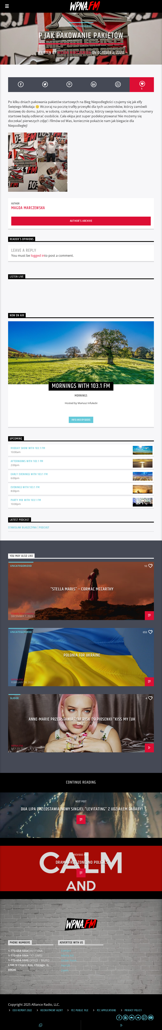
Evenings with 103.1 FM (25, 487)
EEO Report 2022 (22, 1010)
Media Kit (67, 955)
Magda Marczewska (74, 53)
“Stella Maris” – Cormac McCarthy (82, 589)
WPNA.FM (17, 679)
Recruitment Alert (51, 1010)
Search (65, 965)
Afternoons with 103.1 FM (27, 461)
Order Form (68, 960)
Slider (14, 698)
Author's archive (81, 220)
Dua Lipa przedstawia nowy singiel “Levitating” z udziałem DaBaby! (82, 809)
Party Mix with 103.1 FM (26, 500)
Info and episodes (81, 420)
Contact (66, 950)
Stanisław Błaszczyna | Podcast (28, 527)
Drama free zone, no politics (82, 862)
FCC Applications (106, 1010)
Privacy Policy (133, 1010)
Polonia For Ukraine (82, 655)
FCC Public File (80, 1010)
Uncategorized (81, 26)
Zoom (64, 970)
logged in (37, 255)
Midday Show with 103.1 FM (28, 448)
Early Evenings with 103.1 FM (29, 474)
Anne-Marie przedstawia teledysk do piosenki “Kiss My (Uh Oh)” (82, 721)
